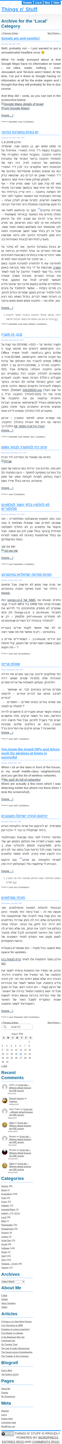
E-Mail (4, 1295)
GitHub (4, 1299)
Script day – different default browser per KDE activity (20, 1088)
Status (4, 1252)
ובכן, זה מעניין (11, 334)
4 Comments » (29, 121)
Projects (5, 1233)
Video (56, 2)
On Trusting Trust (9, 1344)
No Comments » (24, 653)
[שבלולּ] (6, 461)
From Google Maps (15, 108)
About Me (5, 1389)
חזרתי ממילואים (13, 898)
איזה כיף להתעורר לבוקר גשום (24, 447)
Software (31, 324)
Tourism (5, 1267)
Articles (4, 1186)
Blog (47, 2)
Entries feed (6, 1418)
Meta (3, 1221)
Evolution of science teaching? (15, 1329)
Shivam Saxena (16, 1098)
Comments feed (8, 1422)
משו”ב (57, 267)
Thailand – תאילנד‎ (9, 1264)
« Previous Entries (9, 33)
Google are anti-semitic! (20, 38)
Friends (4, 1392)
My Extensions (8, 1396)
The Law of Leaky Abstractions (15, 1348)
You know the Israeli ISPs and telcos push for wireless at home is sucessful (30, 753)
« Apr (4, 1066)
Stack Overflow (8, 1303)
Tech (32, 436)
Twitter (4, 1307)
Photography (18, 564)
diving (4, 1190)
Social (25, 324)
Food (3, 1198)
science (4, 1236)
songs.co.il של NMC (21, 600)
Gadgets (5, 1205)
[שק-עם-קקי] (9, 550)
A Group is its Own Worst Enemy (16, 1321)
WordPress (48, 1437)
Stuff (15, 739)
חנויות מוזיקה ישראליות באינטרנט (26, 574)
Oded (11, 1123)
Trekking (13, 1101)
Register (27, 2)
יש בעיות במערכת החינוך (20, 132)
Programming (7, 1229)
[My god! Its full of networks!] (21, 779)
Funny (4, 1202)
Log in (38, 2)
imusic (5, 592)
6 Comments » (34, 1017)
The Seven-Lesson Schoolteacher (16, 1352)
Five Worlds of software (12, 1333)
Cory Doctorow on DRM (12, 1325)
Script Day (6, 1240)
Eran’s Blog (6, 1370)
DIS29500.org (32, 390)
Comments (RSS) (45, 1442)
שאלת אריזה (10, 664)
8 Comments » (24, 887)
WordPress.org (8, 1426)
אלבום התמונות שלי (9, 1374)
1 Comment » (40, 436)
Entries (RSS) (13, 1442)
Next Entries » (54, 33)
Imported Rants (8, 1209)
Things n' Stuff (19, 9)
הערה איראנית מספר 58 (29, 426)
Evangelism (13, 121)
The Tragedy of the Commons (15, 1356)
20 (21, 1054)
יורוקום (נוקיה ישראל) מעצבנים (24, 816)
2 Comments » (41, 324)
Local (20, 121)
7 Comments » (24, 739)
